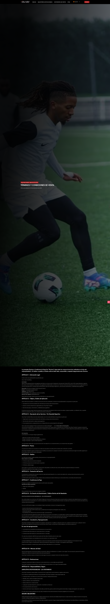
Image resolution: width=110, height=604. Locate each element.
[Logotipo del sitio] (25, 1)
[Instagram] (108, 302)
